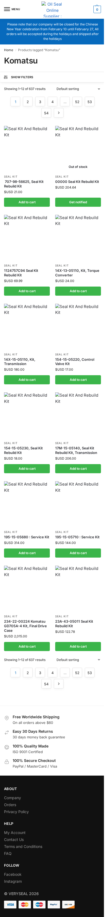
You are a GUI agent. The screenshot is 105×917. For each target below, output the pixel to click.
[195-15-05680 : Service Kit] (27, 504)
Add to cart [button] (27, 202)
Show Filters (22, 77)
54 (46, 113)
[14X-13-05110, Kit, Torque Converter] (78, 237)
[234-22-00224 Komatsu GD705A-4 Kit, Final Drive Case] (27, 588)
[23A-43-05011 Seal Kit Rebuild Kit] (78, 588)
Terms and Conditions (23, 846)
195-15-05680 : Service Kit (26, 537)
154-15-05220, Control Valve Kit (74, 361)
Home (8, 50)
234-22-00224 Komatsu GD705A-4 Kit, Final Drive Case (25, 626)
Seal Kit (11, 176)
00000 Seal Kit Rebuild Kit (77, 181)
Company (12, 797)
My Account (15, 832)
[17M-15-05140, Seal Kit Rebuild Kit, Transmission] (78, 415)
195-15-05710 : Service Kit (77, 537)
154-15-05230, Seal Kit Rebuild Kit (23, 450)
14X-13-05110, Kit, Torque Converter (77, 272)
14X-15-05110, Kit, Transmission (19, 361)
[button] (96, 9)
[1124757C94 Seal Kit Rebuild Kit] (27, 237)
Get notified (78, 202)
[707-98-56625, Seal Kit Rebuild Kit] (27, 148)
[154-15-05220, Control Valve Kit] (78, 326)
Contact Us (14, 839)
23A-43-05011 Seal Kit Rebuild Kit (74, 623)
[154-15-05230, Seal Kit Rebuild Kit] (27, 415)
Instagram (13, 881)
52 (77, 102)
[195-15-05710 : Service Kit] (78, 504)
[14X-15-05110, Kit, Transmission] (27, 326)
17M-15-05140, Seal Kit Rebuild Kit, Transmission (76, 450)
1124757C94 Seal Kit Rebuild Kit (21, 272)
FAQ (8, 853)
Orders (10, 804)
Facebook (13, 874)
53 (90, 102)
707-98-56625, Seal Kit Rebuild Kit (24, 183)
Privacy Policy (16, 811)
